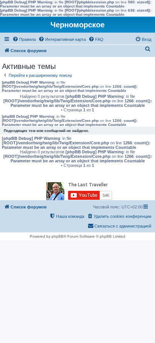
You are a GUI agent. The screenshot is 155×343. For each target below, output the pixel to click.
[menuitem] (24, 39)
